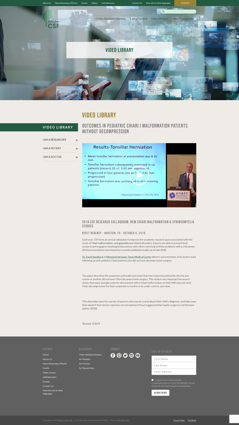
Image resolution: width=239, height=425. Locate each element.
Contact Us (137, 3)
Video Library (49, 372)
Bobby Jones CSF (65, 420)
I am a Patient (138, 18)
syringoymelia (121, 243)
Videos (95, 3)
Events (84, 3)
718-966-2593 (123, 420)
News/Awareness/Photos (66, 3)
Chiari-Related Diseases (111, 18)
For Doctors (84, 363)
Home (46, 354)
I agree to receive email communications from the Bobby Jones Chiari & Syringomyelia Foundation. (173, 383)
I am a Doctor (160, 18)
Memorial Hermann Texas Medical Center (128, 256)
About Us (47, 3)
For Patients (84, 359)
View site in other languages (158, 3)
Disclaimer (192, 420)
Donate (46, 381)
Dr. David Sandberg (92, 256)
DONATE (185, 3)
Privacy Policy (179, 420)
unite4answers (108, 3)
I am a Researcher (183, 18)
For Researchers (86, 368)
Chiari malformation (102, 243)
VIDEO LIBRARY (58, 127)
